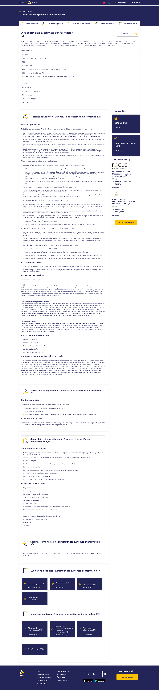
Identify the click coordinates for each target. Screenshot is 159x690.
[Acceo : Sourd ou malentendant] (110, 2)
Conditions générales (44, 677)
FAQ (38, 671)
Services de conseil (43, 674)
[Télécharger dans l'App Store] (88, 680)
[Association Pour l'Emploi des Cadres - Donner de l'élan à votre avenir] (32, 3)
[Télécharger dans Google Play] (100, 680)
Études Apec (61, 677)
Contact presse (62, 680)
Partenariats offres (63, 671)
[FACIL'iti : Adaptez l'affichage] (104, 2)
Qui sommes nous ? (43, 680)
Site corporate (61, 674)
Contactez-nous (127, 677)
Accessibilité (41, 683)
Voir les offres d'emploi (126, 222)
